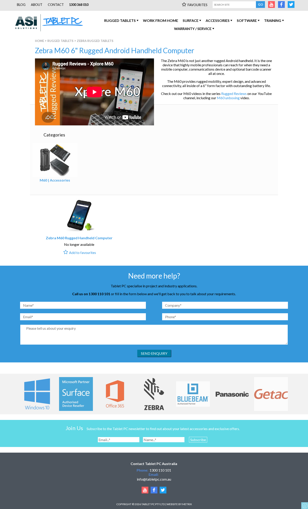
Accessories (218, 20)
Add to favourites (82, 252)
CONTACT (56, 5)
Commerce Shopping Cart (304, 505)
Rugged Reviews (234, 93)
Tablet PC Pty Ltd (153, 504)
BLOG (21, 5)
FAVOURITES (197, 5)
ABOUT (36, 5)
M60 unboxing (228, 98)
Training (272, 20)
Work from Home (160, 20)
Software (247, 20)
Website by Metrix (179, 504)
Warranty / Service (192, 28)
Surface (190, 20)
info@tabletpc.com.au (154, 479)
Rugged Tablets (120, 20)
